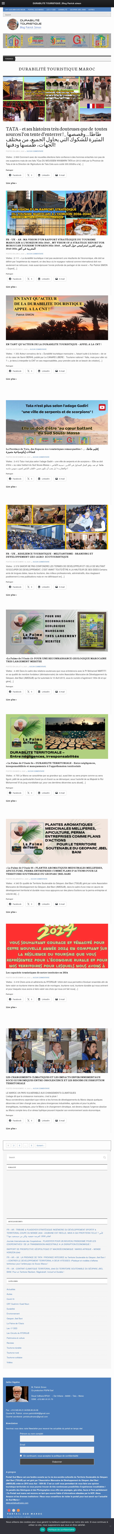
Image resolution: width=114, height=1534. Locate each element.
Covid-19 (10, 1299)
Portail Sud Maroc (36, 10)
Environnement (13, 1313)
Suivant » (40, 1145)
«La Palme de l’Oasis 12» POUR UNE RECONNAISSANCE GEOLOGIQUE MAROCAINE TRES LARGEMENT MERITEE (56, 659)
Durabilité (62, 10)
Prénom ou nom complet (31, 1433)
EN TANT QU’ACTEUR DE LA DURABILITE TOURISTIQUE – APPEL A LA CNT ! (53, 344)
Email (22, 1444)
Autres (91, 10)
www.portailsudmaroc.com (17, 1502)
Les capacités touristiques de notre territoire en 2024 (37, 972)
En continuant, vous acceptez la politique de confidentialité (50, 1455)
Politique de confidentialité (61, 1529)
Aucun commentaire (35, 151)
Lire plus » (11, 182)
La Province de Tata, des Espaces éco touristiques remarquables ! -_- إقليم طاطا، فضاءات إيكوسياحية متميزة (52, 450)
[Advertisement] (57, 1194)
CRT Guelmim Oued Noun (15, 10)
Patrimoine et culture (15, 1338)
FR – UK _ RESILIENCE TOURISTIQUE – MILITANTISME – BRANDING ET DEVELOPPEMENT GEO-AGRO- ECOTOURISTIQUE (49, 555)
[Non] (110, 1526)
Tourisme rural (13, 1352)
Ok (42, 1529)
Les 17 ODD (51, 10)
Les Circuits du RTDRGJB (18, 1333)
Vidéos (10, 1362)
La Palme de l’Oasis (15, 1323)
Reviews (10, 1342)
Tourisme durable (14, 1347)
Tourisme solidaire (14, 1357)
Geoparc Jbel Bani (78, 10)
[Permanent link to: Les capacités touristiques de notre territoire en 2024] (57, 946)
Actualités (11, 1289)
